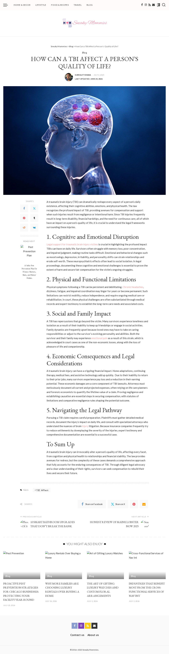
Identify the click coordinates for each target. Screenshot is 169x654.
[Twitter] (34, 208)
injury (85, 426)
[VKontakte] (34, 228)
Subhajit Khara (83, 75)
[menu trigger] (7, 5)
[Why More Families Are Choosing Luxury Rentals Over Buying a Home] (63, 565)
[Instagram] (146, 5)
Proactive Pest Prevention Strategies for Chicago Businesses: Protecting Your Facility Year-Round (21, 592)
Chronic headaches (133, 286)
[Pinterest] (24, 218)
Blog (84, 52)
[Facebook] (142, 5)
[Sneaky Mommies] (84, 23)
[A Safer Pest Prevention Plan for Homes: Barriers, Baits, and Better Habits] (29, 253)
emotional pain (99, 338)
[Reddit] (24, 228)
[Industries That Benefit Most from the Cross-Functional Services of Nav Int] (147, 565)
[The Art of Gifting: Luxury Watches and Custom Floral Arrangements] (105, 565)
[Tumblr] (34, 218)
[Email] (153, 5)
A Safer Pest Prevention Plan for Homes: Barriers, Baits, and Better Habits (29, 271)
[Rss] (149, 5)
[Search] (164, 5)
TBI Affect (42, 490)
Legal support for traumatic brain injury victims (72, 244)
